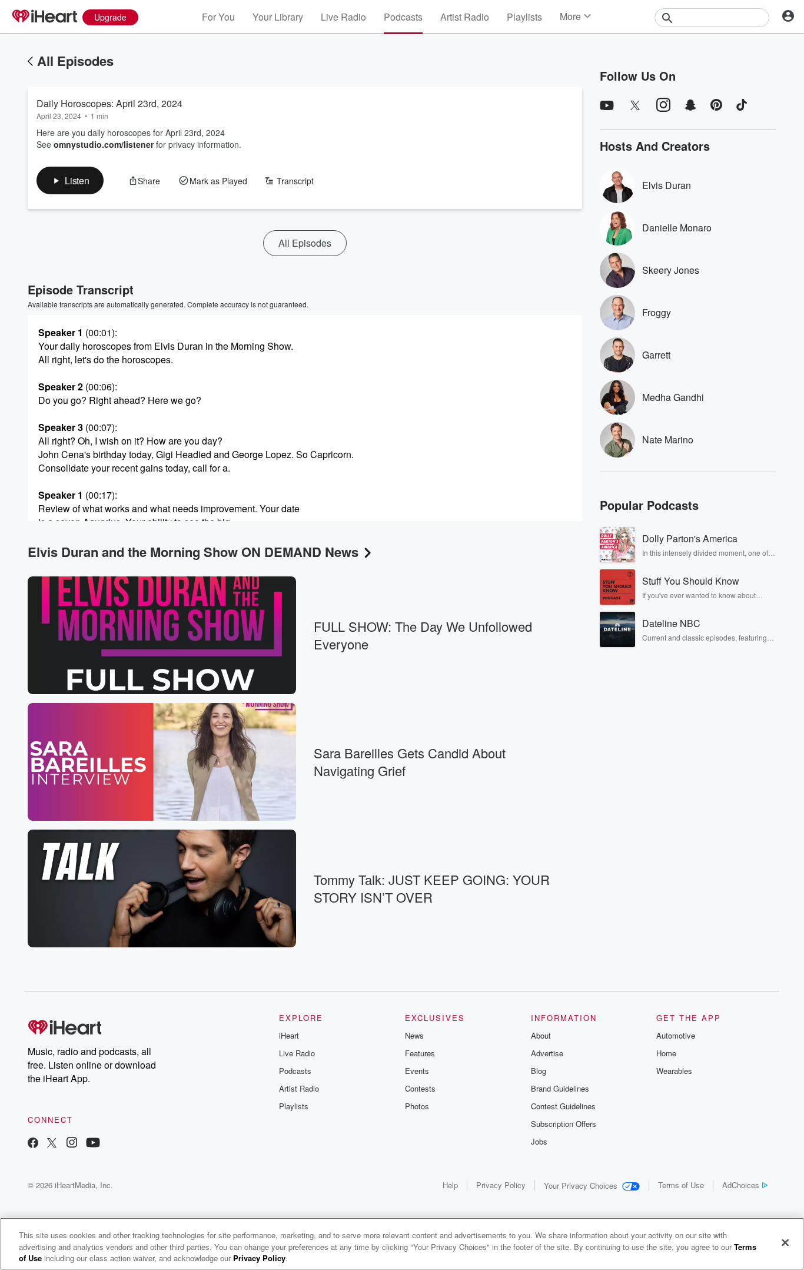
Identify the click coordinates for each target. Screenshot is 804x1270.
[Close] (785, 1242)
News (414, 1035)
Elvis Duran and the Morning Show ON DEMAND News (193, 551)
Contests (420, 1088)
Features (420, 1053)
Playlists (524, 17)
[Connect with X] (52, 1143)
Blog (538, 1070)
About (541, 1035)
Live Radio (343, 17)
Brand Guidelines (560, 1088)
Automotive (675, 1035)
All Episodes (75, 60)
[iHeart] (44, 17)
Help (450, 1185)
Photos (417, 1106)
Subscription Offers (563, 1123)
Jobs (539, 1141)
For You (218, 17)
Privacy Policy (501, 1185)
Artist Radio (464, 17)
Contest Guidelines (563, 1106)
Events (417, 1070)
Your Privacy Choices (580, 1185)
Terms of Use (681, 1185)
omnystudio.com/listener (104, 144)
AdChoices (740, 1185)
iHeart (289, 1035)
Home (666, 1053)
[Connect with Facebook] (33, 1143)
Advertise (547, 1053)
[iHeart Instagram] (72, 1143)
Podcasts (403, 17)
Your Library (278, 17)
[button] (70, 180)
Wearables (674, 1070)
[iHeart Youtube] (93, 1143)
